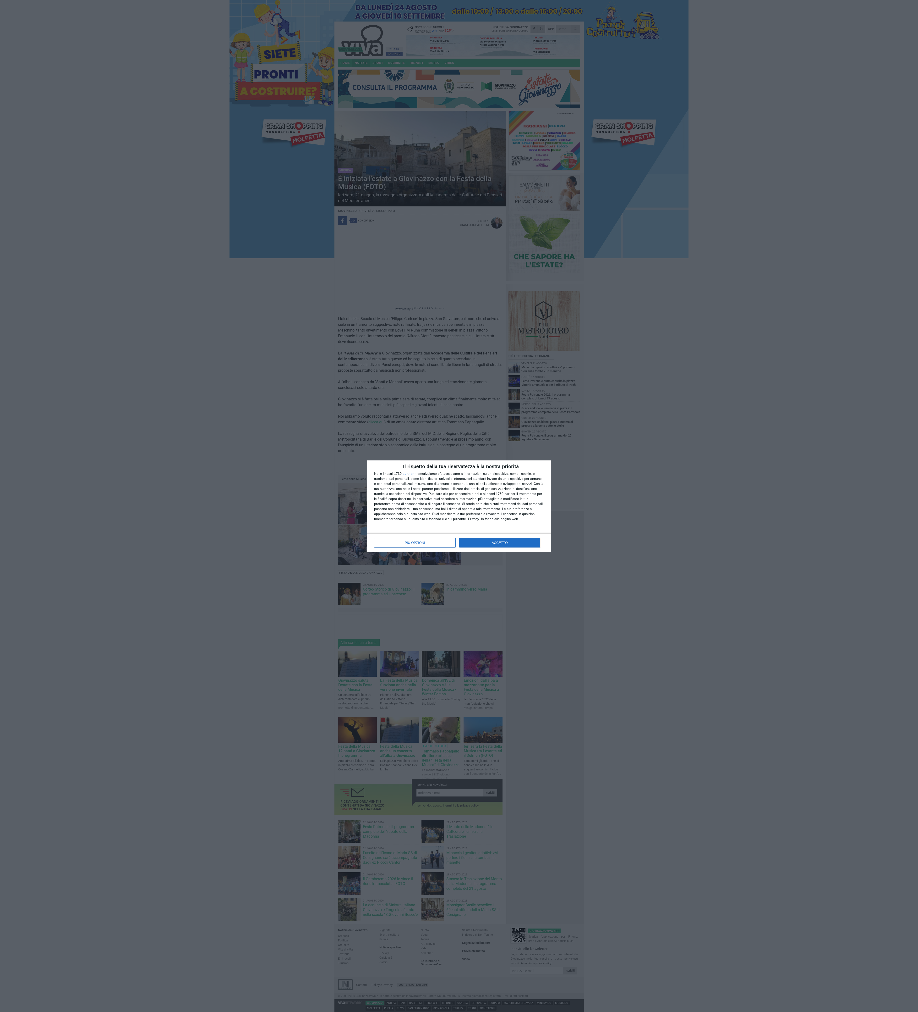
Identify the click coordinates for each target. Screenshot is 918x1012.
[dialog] (459, 506)
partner (408, 473)
